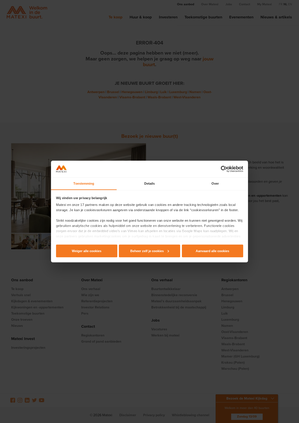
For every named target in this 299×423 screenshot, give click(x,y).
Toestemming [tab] (83, 183)
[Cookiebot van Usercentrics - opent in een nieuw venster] (224, 169)
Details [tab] (149, 183)
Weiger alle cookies (86, 251)
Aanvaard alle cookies (212, 251)
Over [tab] (215, 183)
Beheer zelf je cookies (147, 251)
